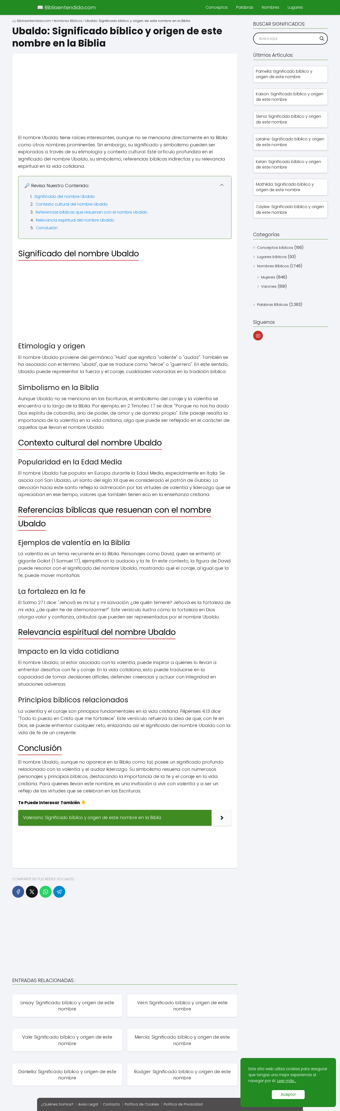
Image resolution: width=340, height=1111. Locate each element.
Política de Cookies (142, 1104)
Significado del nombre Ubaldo (64, 196)
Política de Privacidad (183, 1104)
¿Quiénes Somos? (57, 1104)
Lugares (295, 7)
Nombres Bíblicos (273, 266)
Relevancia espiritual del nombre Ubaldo (75, 220)
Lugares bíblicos (272, 256)
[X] (32, 892)
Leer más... (286, 1080)
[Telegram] (59, 892)
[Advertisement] (124, 88)
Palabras (244, 7)
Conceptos (217, 7)
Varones (269, 286)
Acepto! (288, 1094)
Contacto (111, 1104)
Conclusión (47, 228)
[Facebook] (18, 892)
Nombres (270, 7)
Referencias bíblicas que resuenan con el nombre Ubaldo (91, 212)
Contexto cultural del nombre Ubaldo (72, 204)
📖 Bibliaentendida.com (66, 7)
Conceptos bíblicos (275, 247)
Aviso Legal (88, 1104)
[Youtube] (258, 335)
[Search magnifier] (321, 38)
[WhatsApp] (46, 892)
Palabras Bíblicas (272, 304)
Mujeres (268, 277)
